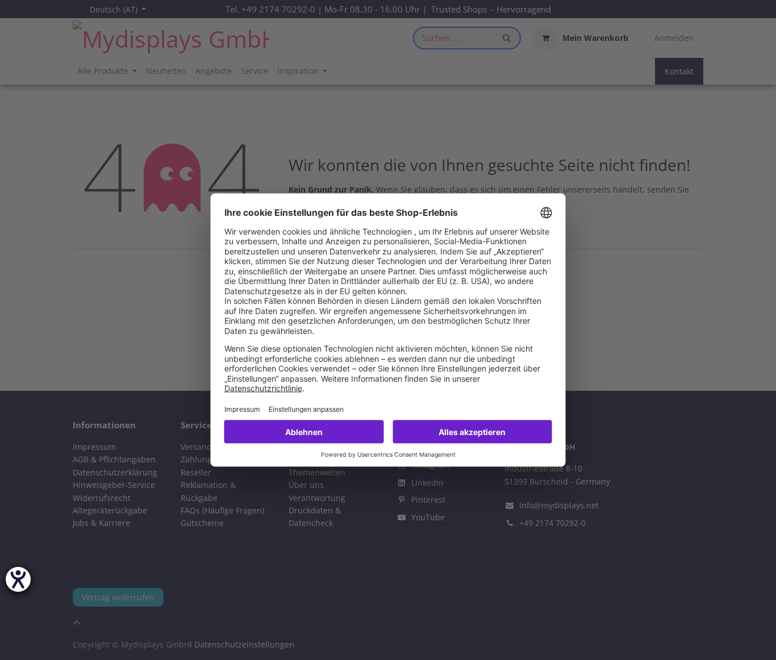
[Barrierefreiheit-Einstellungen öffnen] (18, 579)
